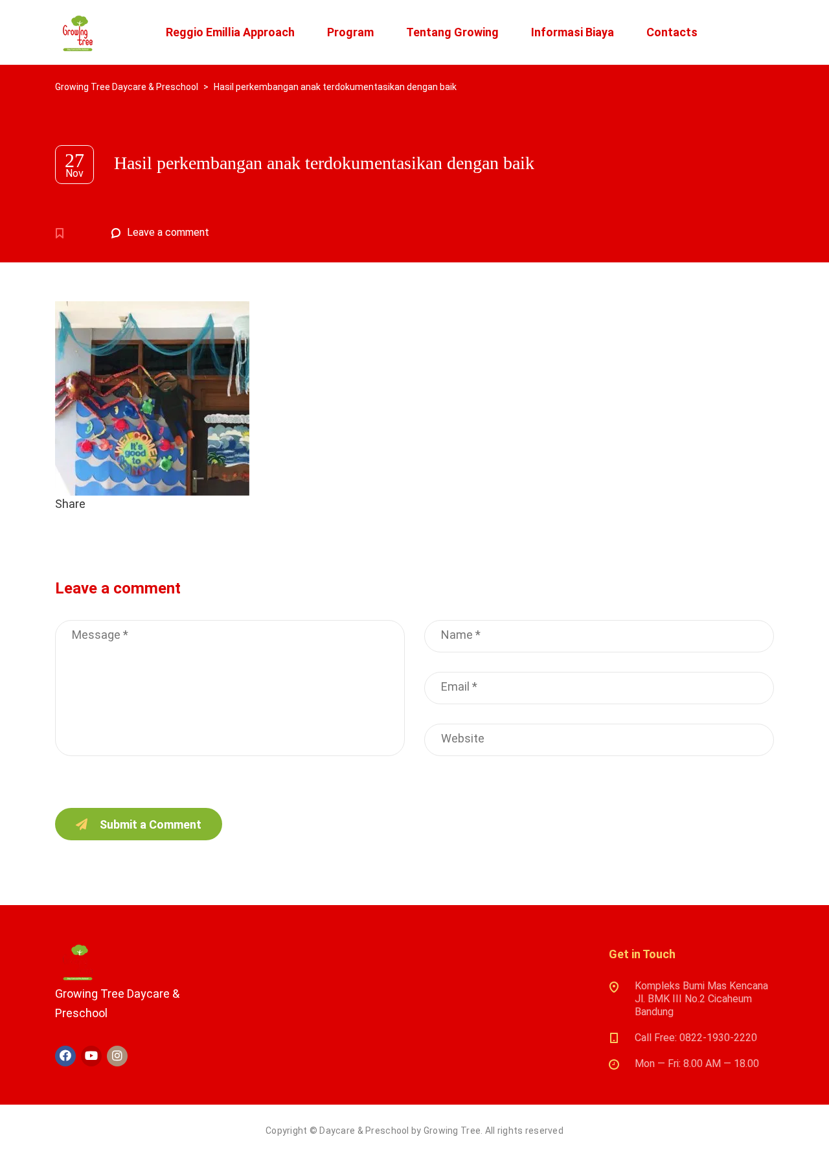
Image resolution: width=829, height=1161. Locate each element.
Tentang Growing (452, 32)
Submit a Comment (150, 824)
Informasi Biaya (572, 32)
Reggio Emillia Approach (230, 32)
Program (350, 32)
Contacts (672, 32)
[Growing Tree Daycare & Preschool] (77, 32)
